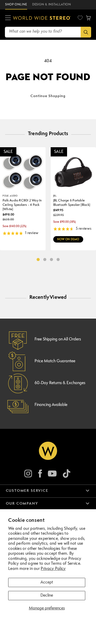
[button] (8, 18)
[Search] (86, 32)
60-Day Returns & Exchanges (60, 383)
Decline (46, 596)
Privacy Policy (53, 569)
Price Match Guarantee (55, 361)
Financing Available (51, 405)
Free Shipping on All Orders (58, 339)
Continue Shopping (48, 96)
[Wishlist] (80, 17)
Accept (46, 582)
